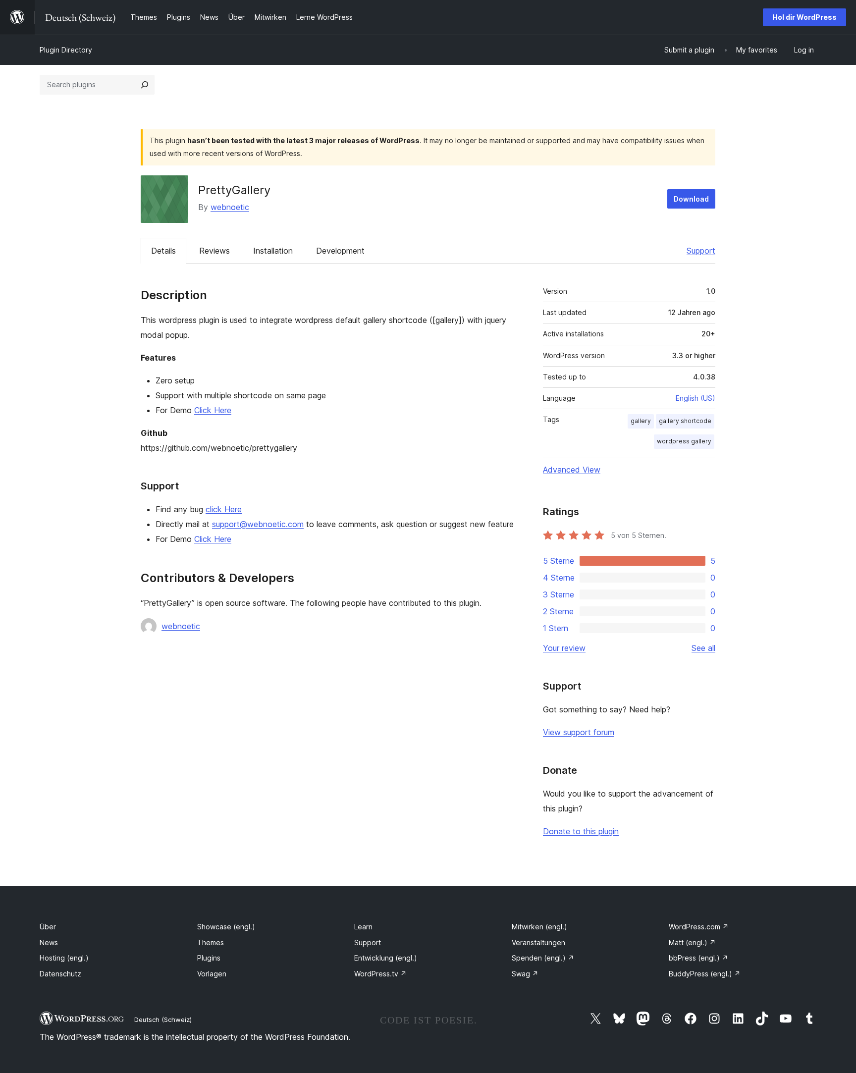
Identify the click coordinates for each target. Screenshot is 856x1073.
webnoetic (230, 207)
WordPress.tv (380, 973)
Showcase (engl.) (226, 926)
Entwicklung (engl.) (385, 958)
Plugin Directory (66, 50)
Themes (210, 942)
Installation (273, 251)
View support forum (578, 732)
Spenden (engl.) (543, 958)
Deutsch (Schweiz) (163, 1019)
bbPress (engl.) (698, 958)
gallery (641, 421)
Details (163, 251)
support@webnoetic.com (258, 524)
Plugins (208, 958)
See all (703, 648)
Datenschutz (60, 973)
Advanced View (571, 470)
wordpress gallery (684, 441)
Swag (525, 973)
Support (701, 251)
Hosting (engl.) (64, 958)
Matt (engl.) (692, 942)
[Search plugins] (145, 85)
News (49, 942)
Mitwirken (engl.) (539, 926)
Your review (564, 648)
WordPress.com (699, 926)
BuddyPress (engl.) (705, 973)
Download (691, 199)
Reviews (214, 251)
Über (48, 926)
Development (340, 251)
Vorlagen (211, 973)
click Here (224, 509)
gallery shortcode (685, 421)
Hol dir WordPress (804, 17)
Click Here (212, 410)
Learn (363, 926)
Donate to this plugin (581, 831)
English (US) (695, 398)
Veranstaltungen (538, 942)
